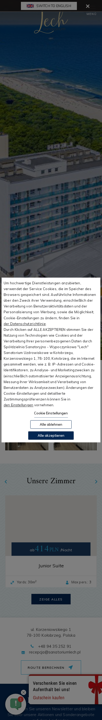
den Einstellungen (18, 405)
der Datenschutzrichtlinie (25, 324)
